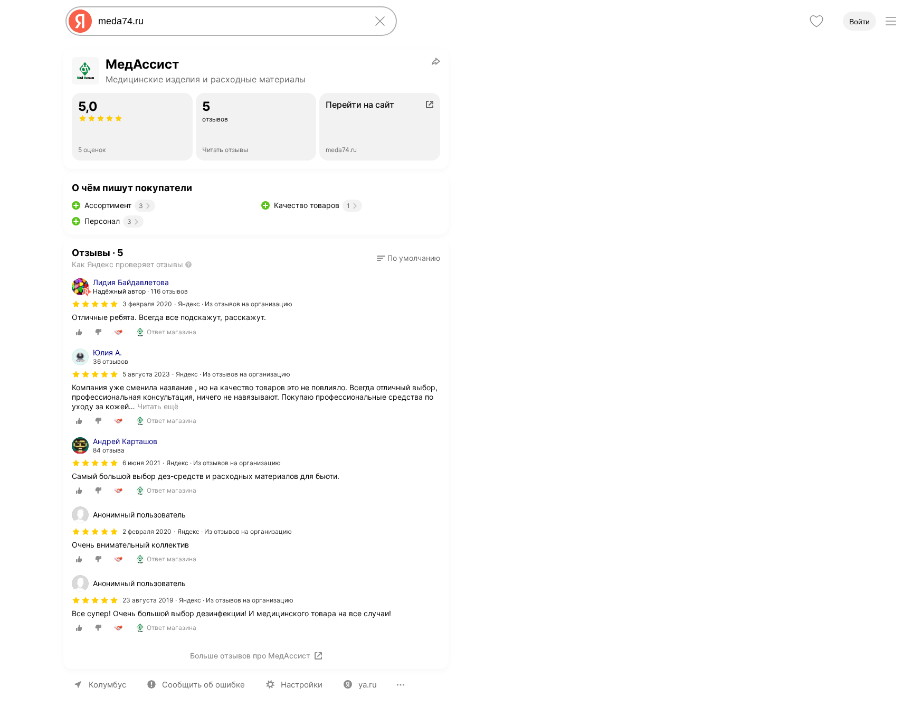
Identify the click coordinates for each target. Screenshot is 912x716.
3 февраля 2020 (147, 304)
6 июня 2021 (141, 463)
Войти (859, 21)
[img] (95, 304)
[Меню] (890, 21)
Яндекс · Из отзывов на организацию (235, 304)
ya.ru (367, 685)
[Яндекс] (80, 21)
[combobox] (229, 21)
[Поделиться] (436, 61)
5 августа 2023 (146, 374)
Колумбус (107, 685)
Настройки (301, 685)
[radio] (79, 332)
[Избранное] (816, 21)
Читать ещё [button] (157, 406)
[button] (408, 258)
